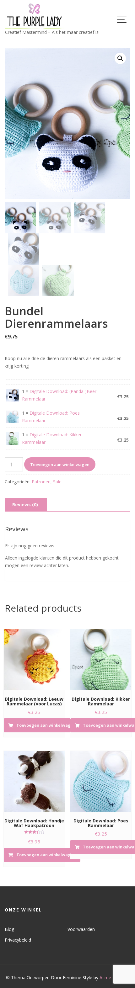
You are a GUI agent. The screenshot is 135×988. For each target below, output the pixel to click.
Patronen (41, 482)
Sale (57, 482)
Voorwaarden (81, 929)
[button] (120, 58)
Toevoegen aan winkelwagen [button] (46, 725)
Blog (9, 929)
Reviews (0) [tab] (25, 504)
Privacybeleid (18, 940)
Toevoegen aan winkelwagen (59, 464)
